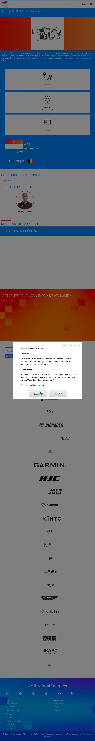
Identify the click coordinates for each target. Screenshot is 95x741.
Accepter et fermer (58, 394)
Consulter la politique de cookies (33, 385)
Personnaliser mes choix (38, 394)
